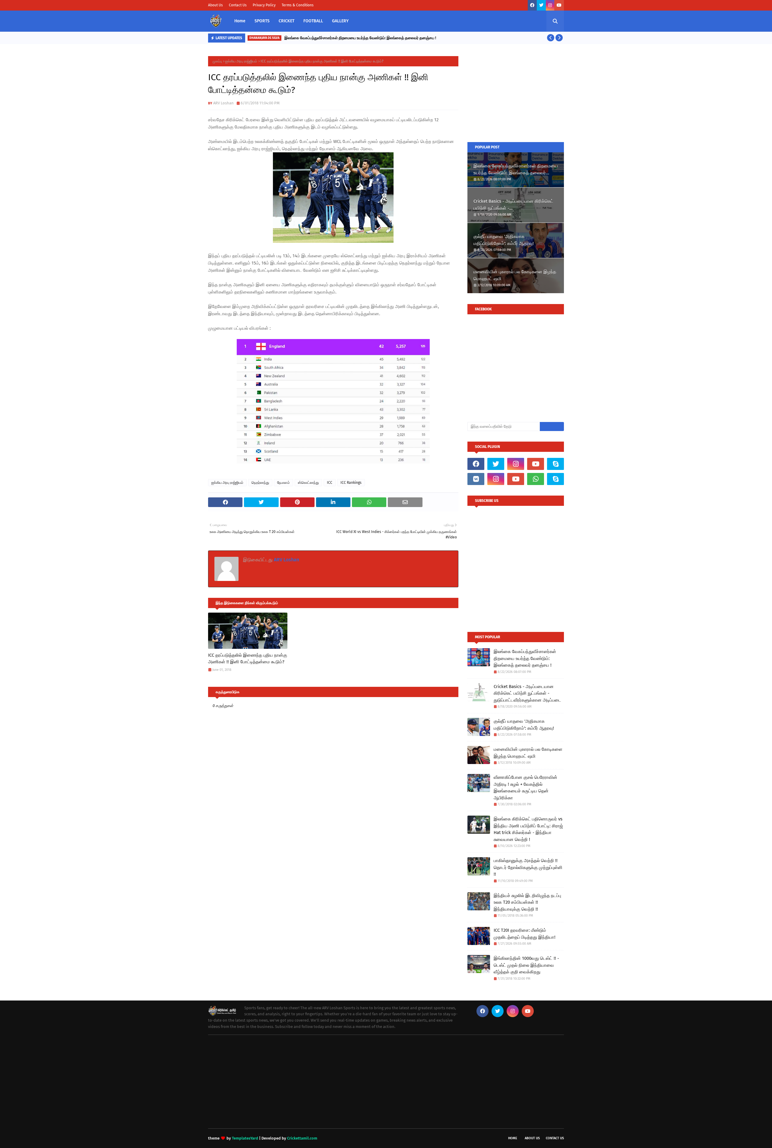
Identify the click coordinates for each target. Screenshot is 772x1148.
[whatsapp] (535, 479)
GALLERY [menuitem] (340, 21)
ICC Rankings (351, 482)
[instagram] (550, 5)
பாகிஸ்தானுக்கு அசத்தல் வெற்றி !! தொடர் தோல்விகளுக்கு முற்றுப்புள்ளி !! (528, 867)
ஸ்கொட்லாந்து (308, 482)
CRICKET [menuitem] (286, 21)
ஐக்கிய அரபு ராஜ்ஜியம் (241, 61)
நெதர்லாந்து (260, 482)
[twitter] (541, 5)
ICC (329, 482)
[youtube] (559, 5)
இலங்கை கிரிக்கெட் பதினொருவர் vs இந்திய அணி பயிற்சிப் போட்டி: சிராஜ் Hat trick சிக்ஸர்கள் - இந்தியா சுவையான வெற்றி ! (528, 829)
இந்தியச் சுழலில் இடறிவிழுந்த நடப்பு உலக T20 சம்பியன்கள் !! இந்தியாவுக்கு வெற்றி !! (527, 902)
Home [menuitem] (239, 21)
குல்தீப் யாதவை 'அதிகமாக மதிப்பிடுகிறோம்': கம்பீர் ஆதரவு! (503, 240)
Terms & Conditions (298, 5)
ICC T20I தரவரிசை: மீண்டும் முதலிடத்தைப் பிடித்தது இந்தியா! (524, 934)
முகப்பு (217, 61)
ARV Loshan (223, 103)
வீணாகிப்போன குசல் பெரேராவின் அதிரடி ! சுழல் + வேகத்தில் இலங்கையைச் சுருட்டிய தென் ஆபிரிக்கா (525, 788)
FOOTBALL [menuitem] (313, 21)
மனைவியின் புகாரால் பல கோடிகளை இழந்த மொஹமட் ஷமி (514, 275)
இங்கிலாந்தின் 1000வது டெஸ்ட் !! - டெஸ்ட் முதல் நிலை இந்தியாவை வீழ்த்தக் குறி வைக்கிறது (526, 965)
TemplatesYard (245, 1138)
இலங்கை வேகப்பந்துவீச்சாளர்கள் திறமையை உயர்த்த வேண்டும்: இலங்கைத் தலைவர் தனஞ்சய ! (360, 38)
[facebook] (532, 5)
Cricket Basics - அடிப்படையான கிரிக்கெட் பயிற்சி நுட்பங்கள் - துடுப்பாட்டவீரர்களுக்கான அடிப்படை (513, 204)
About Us (215, 5)
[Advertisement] (515, 94)
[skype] (555, 464)
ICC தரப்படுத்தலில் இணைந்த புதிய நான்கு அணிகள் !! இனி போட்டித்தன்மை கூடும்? (247, 658)
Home (512, 1138)
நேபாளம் (283, 482)
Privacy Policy (264, 5)
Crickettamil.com (302, 1138)
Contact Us (238, 5)
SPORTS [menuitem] (262, 21)
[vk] (475, 479)
